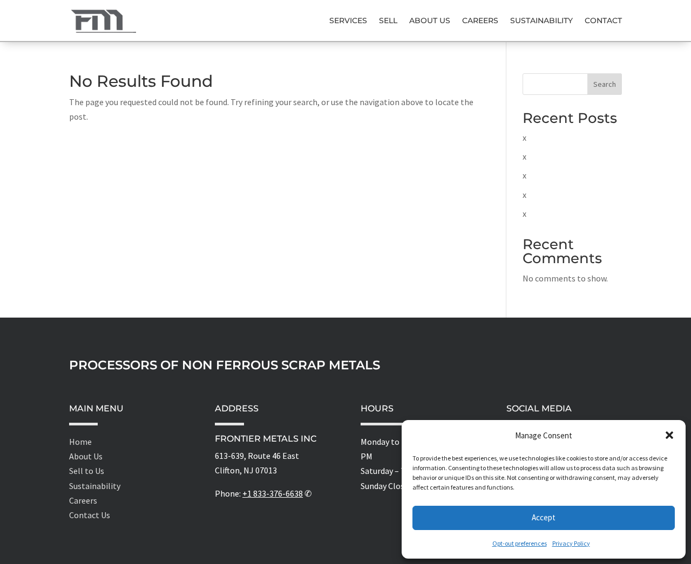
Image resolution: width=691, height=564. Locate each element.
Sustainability (541, 20)
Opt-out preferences (519, 543)
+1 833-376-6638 (272, 493)
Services (348, 20)
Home (80, 441)
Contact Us (89, 515)
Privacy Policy (571, 543)
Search (604, 84)
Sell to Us (86, 470)
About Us (429, 20)
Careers (480, 20)
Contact (603, 20)
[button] (669, 435)
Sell (388, 20)
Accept (543, 517)
